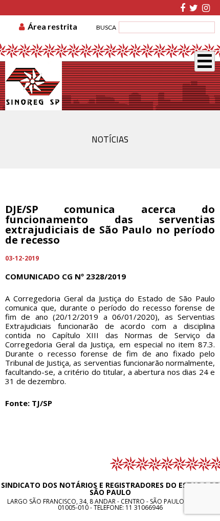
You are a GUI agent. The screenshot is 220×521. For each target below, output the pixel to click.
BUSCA (106, 27)
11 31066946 (144, 507)
